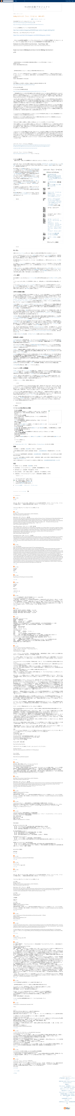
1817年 (58, 260)
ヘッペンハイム (21, 263)
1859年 (31, 373)
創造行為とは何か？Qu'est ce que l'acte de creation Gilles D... (67, 1082)
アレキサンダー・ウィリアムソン (22, 300)
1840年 (14, 349)
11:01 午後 (15, 1046)
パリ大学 (50, 205)
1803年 (43, 164)
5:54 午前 (15, 977)
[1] (27, 351)
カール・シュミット (53, 219)
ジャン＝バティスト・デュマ (19, 346)
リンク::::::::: (42, 19)
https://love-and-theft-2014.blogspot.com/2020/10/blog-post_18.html (31, 35)
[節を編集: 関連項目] (59, 403)
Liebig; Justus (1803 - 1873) (21, 444)
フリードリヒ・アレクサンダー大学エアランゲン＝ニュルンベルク (54, 202)
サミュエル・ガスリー (23, 318)
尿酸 (40, 340)
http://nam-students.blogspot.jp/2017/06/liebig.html (23, 22)
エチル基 (22, 334)
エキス (46, 375)
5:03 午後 (15, 614)
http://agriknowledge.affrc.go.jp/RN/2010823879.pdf (24, 84)
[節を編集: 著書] (59, 446)
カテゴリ (22, 483)
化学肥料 (20, 183)
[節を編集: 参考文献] (59, 442)
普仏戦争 (22, 397)
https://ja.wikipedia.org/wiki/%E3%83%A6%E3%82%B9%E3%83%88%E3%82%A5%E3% (31, 145)
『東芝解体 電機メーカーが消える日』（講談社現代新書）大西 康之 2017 (67, 1095)
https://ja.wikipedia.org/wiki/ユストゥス (21, 153)
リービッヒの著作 (18, 485)
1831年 (14, 316)
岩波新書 (30, 465)
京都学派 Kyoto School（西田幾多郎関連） (67, 1102)
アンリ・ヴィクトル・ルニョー (54, 221)
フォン (28, 364)
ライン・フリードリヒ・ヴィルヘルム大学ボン (54, 199)
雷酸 (23, 168)
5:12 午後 (15, 643)
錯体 (21, 425)
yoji (15, 498)
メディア (29, 481)
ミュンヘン (52, 186)
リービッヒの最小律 (53, 233)
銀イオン (43, 424)
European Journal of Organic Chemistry (43, 330)
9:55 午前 (15, 910)
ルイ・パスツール (31, 394)
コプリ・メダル (52, 237)
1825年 (27, 288)
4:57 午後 (15, 592)
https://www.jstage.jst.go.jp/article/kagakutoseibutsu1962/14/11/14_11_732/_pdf (29, 91)
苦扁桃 (28, 320)
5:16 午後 (15, 759)
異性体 (31, 171)
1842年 (14, 361)
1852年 (14, 370)
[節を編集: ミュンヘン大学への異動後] (59, 368)
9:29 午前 (15, 787)
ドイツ (59, 164)
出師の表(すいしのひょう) (67, 1090)
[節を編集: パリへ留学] (59, 275)
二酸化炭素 (41, 427)
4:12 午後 (15, 509)
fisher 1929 (67, 1100)
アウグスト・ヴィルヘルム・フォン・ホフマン (54, 224)
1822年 (50, 278)
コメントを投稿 (16, 1070)
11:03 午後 (15, 1056)
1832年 (14, 320)
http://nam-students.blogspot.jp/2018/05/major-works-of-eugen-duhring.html (33, 30)
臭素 (27, 310)
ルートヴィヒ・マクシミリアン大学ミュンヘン (54, 195)
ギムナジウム (21, 253)
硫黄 (22, 436)
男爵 (18, 364)
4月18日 (53, 164)
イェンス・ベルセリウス (24, 304)
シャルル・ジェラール (43, 299)
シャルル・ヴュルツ (33, 299)
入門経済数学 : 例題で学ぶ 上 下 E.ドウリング (67, 1078)
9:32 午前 (15, 798)
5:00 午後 (15, 605)
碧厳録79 (67, 1084)
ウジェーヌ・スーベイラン (54, 317)
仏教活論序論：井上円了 (67, 1098)
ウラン (15, 420)
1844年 (31, 362)
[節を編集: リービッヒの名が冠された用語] (59, 408)
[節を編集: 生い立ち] (59, 250)
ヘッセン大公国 (52, 178)
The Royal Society (40, 444)
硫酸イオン (56, 436)
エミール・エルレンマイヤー (54, 228)
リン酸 (35, 180)
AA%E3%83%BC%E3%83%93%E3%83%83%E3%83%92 (25, 148)
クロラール (30, 177)
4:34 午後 (15, 541)
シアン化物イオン (24, 424)
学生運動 (45, 270)
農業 (32, 19)
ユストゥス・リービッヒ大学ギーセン (54, 192)
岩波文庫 (28, 448)
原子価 (37, 324)
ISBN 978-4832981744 (20, 458)
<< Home (15, 1073)
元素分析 (39, 344)
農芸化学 (34, 183)
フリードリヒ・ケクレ (23, 299)
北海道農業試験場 (43, 450)
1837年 (14, 340)
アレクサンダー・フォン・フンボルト (27, 284)
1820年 (18, 268)
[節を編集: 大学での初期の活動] (59, 292)
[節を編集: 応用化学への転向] (59, 337)
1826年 (14, 304)
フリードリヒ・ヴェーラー (38, 304)
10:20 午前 (15, 920)
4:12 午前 (24, 491)
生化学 (19, 340)
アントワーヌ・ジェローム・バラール (46, 312)
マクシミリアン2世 (27, 370)
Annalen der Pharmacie (39, 326)
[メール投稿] (28, 491)
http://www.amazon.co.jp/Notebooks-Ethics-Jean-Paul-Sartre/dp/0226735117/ (31, 45)
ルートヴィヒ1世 (32, 278)
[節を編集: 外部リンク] (59, 476)
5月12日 (46, 164)
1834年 (17, 334)
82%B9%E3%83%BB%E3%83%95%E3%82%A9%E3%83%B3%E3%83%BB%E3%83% (31, 146)
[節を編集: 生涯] (59, 247)
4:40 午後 (15, 579)
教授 (16, 192)
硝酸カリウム (41, 436)
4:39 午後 (15, 572)
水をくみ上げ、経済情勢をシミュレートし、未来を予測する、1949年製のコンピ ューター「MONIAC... (67, 1087)
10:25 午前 (15, 933)
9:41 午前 (15, 853)
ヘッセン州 (24, 192)
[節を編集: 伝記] (59, 463)
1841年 (14, 354)
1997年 (16, 330)
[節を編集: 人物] (59, 383)
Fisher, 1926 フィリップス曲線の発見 (67, 1092)
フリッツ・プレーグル (43, 346)
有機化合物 (33, 344)
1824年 (16, 286)
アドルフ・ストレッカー (54, 231)
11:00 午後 (15, 1027)
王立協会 (53, 350)
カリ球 (15, 427)
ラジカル (55, 323)
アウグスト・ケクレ (53, 223)
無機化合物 (36, 269)
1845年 (14, 364)
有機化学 (50, 165)
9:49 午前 (15, 866)
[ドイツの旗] (51, 184)
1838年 (30, 341)
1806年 (33, 255)
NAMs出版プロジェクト (37, 7)
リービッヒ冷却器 (53, 234)
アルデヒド (35, 177)
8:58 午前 (15, 773)
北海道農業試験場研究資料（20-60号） (52, 460)
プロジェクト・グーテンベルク (31, 485)
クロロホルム (24, 177)
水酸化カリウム (34, 427)
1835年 (29, 334)
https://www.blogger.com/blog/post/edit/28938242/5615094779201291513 (28, 24)
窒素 (32, 180)
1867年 (14, 376)
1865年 (41, 375)
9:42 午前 (15, 859)
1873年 (50, 164)
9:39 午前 (15, 808)
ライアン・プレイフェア (54, 227)
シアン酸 (25, 169)
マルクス (36, 19)
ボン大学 (48, 268)
